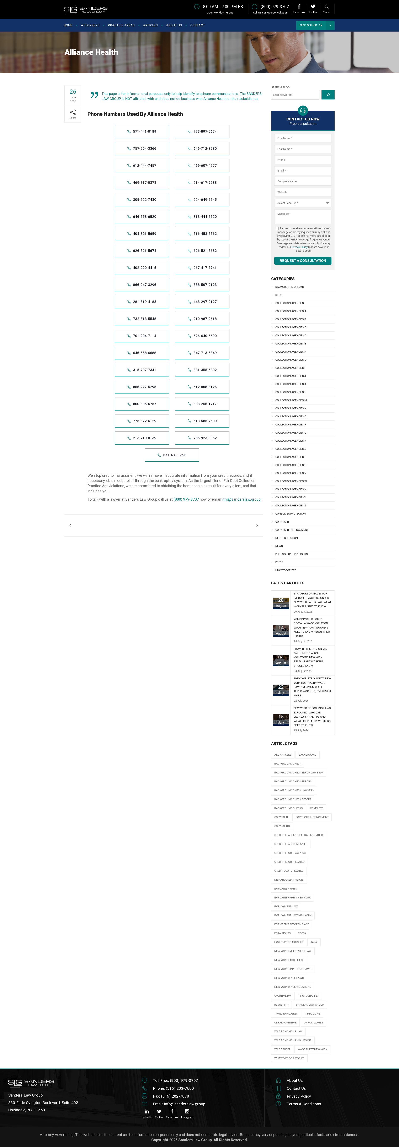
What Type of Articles (289, 1058)
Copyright (282, 521)
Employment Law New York (293, 915)
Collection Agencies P (290, 424)
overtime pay (283, 995)
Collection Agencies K (290, 384)
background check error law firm (298, 772)
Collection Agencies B (290, 319)
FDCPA (302, 933)
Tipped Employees (286, 1013)
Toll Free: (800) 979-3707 (175, 1080)
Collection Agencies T (290, 456)
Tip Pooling (312, 1013)
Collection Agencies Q (290, 432)
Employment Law (286, 906)
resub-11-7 (281, 1004)
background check (287, 763)
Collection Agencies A (290, 311)
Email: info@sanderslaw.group (179, 1104)
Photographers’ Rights (291, 554)
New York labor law (288, 960)
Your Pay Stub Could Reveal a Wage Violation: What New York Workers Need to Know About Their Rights (312, 628)
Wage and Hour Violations (293, 1040)
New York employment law (293, 951)
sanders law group (310, 1004)
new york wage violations (292, 986)
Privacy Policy (300, 247)
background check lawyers (294, 790)
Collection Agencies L (290, 392)
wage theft (282, 1049)
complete (316, 808)
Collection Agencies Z (290, 505)
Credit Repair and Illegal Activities (298, 835)
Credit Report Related (289, 861)
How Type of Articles (288, 942)
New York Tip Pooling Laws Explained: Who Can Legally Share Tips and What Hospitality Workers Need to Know (312, 717)
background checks (288, 808)
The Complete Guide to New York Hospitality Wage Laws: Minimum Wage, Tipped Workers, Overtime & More (312, 687)
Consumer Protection (290, 513)
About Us (295, 1080)
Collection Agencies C (290, 327)
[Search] (328, 94)
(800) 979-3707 (186, 499)
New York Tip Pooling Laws (292, 969)
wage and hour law (288, 1031)
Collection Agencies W (291, 481)
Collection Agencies (289, 303)
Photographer (309, 995)
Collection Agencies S (290, 448)
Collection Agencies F (290, 351)
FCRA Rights (282, 933)
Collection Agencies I (290, 367)
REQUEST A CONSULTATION (303, 260)
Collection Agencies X (290, 489)
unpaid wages (313, 1022)
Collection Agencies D (290, 335)
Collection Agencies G (290, 359)
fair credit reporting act (291, 924)
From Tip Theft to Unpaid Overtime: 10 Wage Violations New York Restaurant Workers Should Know (311, 657)
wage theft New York (312, 1049)
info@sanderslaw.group (241, 499)
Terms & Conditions (304, 1104)
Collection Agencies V (290, 473)
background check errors (293, 781)
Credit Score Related (289, 870)
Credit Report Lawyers (290, 852)
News (279, 546)
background (307, 754)
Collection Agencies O (290, 416)
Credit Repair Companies (290, 844)
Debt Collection (286, 537)
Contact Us (296, 1088)
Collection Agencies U (290, 465)
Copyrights (282, 826)
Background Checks (289, 286)
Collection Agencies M (291, 400)
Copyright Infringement (291, 529)
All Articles (282, 754)
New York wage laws (289, 977)
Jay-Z (314, 942)
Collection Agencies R (290, 440)
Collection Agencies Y (290, 497)
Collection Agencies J (290, 375)
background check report (292, 799)
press (279, 562)
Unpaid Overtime (285, 1022)
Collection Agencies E (290, 343)
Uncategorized (285, 570)
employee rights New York (292, 897)
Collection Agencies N (290, 408)
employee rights (285, 888)
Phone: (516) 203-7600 (173, 1088)
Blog (278, 295)
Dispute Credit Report (289, 879)
